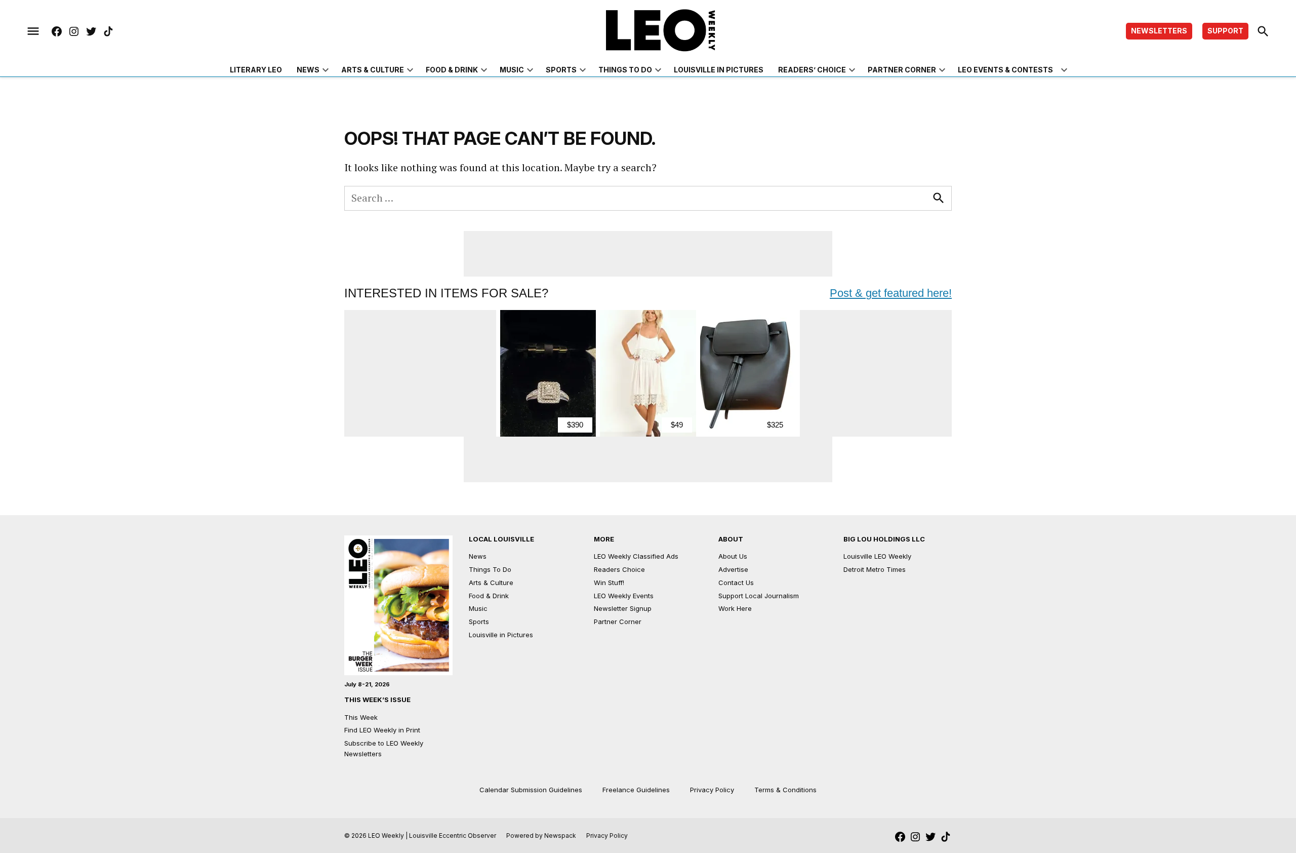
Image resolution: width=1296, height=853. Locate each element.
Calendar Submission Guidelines (530, 790)
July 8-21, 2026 (367, 684)
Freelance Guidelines (636, 790)
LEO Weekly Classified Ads (636, 556)
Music (512, 69)
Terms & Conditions (785, 790)
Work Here (735, 608)
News (308, 69)
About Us (732, 556)
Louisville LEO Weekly (877, 556)
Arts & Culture (372, 69)
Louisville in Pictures (718, 69)
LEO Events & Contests (1005, 69)
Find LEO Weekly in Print (382, 730)
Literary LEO (256, 69)
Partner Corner (902, 69)
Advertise (733, 569)
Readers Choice (619, 569)
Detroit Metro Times (874, 569)
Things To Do (490, 569)
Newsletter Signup (623, 608)
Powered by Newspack (541, 835)
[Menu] (33, 31)
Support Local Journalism (758, 596)
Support (1225, 30)
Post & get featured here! (891, 293)
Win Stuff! (609, 582)
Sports (561, 69)
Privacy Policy (712, 790)
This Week (361, 717)
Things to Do (625, 69)
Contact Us (736, 582)
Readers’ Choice (812, 69)
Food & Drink (452, 69)
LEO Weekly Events (624, 596)
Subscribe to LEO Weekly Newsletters (383, 748)
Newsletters (1159, 30)
